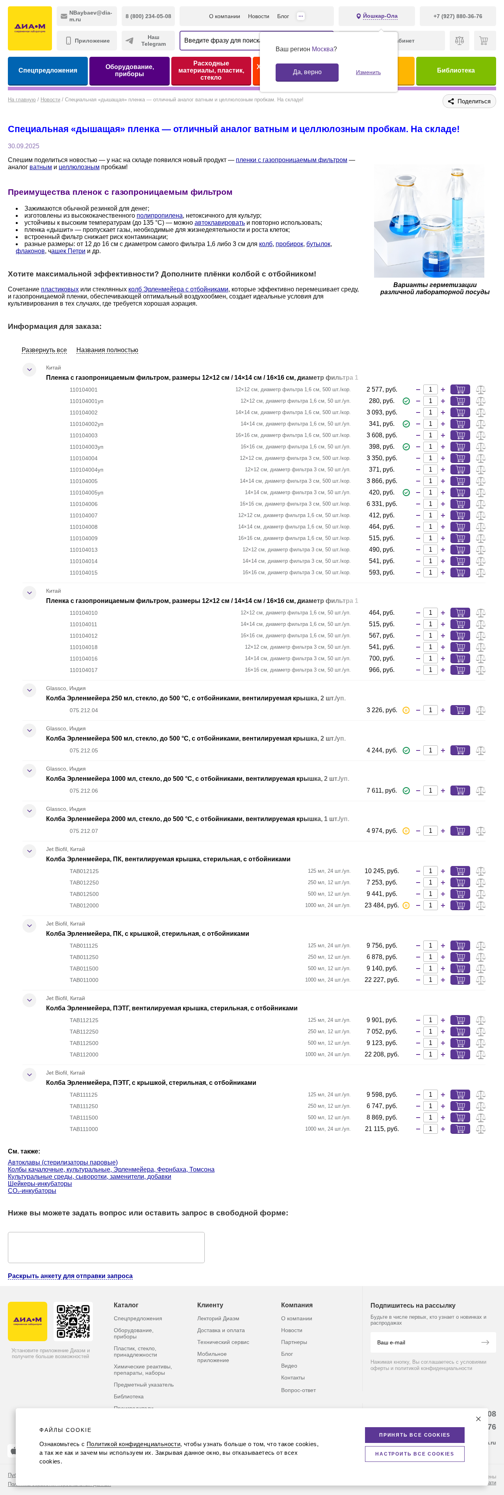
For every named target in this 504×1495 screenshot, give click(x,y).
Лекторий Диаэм (218, 1318)
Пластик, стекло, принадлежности (135, 1351)
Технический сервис (223, 1342)
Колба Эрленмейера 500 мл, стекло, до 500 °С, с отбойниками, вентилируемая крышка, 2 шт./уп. (196, 738)
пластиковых (60, 289)
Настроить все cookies (414, 1454)
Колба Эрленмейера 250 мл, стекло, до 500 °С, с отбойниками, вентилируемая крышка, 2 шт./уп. (196, 698)
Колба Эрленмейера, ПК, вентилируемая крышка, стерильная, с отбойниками (168, 859)
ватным (41, 167)
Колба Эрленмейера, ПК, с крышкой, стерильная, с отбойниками (147, 933)
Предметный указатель (144, 1384)
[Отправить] (485, 1343)
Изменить (368, 72)
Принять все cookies (414, 1435)
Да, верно (307, 72)
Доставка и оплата (221, 1330)
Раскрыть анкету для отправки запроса (70, 1276)
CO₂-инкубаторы (32, 1190)
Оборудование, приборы (130, 70)
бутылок (318, 244)
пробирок (289, 244)
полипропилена (160, 215)
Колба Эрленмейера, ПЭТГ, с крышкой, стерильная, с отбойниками (151, 1082)
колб (265, 244)
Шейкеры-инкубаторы (40, 1183)
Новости (258, 16)
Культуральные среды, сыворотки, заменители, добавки (89, 1176)
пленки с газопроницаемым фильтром (291, 160)
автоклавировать (220, 222)
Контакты (293, 1377)
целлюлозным (79, 167)
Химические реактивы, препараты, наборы (143, 1369)
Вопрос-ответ (298, 1390)
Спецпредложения (48, 70)
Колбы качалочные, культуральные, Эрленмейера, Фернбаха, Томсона (111, 1169)
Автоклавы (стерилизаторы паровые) (63, 1162)
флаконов (30, 251)
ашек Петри (68, 251)
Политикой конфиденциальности (133, 1444)
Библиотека (456, 70)
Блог (283, 16)
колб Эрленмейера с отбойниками (178, 289)
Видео (289, 1365)
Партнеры (294, 1342)
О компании (224, 16)
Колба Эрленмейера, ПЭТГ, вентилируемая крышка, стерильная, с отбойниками (172, 1008)
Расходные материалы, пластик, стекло (211, 70)
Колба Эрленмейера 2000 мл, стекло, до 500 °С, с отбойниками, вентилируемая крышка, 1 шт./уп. (197, 819)
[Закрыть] (478, 1419)
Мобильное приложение (213, 1357)
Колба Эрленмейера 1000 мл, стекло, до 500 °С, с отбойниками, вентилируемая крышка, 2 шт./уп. (197, 778)
